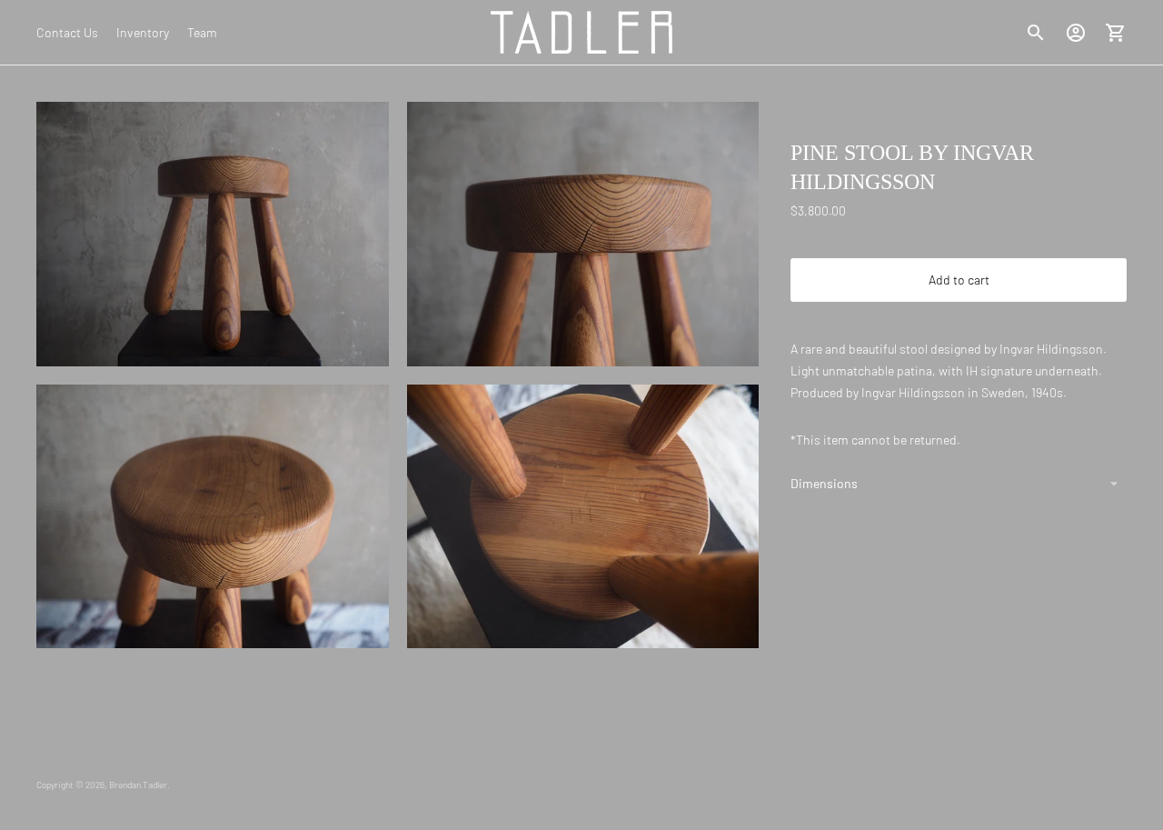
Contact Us (67, 32)
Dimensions (824, 483)
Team (202, 32)
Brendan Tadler (138, 784)
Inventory (142, 32)
